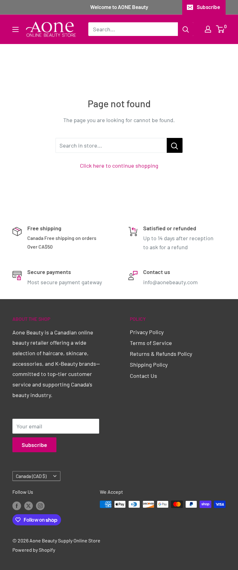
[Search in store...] (175, 145)
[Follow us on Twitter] (28, 505)
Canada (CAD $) (31, 476)
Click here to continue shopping (119, 165)
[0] (220, 29)
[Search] (185, 29)
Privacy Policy (147, 332)
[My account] (208, 29)
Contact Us (143, 375)
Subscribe (208, 7)
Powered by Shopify (33, 550)
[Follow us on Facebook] (16, 505)
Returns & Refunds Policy (161, 353)
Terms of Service (151, 342)
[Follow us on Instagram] (40, 505)
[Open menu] (15, 29)
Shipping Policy (149, 364)
